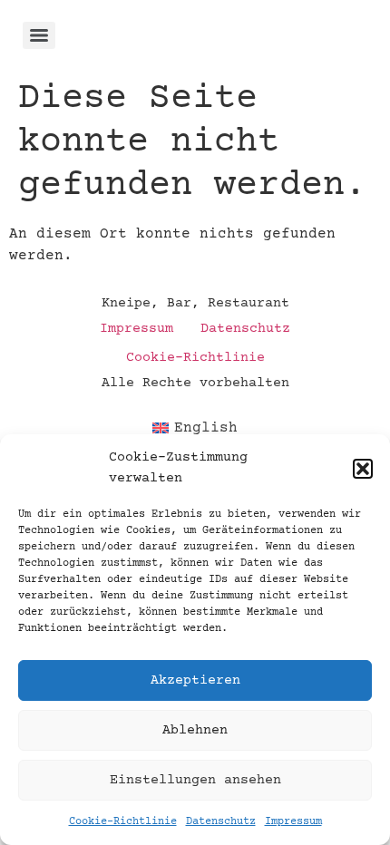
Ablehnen (195, 730)
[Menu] (39, 35)
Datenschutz (221, 822)
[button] (363, 469)
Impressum (293, 822)
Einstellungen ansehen (195, 780)
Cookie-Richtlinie (123, 822)
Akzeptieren (195, 680)
